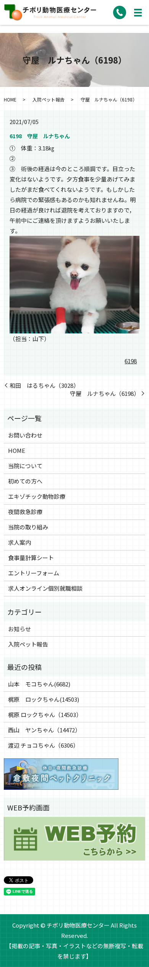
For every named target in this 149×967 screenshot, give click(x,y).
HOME (10, 99)
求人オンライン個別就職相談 (45, 588)
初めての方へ (25, 481)
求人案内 (19, 542)
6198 (131, 361)
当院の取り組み (28, 527)
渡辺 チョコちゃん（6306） (43, 745)
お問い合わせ (25, 435)
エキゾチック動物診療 (36, 496)
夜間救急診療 (25, 512)
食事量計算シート (31, 558)
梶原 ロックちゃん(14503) (43, 699)
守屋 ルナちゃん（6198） (104, 393)
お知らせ (19, 629)
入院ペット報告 (48, 99)
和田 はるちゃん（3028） (44, 385)
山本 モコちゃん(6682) (39, 684)
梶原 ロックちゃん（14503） (45, 715)
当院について (25, 466)
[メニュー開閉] (138, 12)
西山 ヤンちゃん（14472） (44, 730)
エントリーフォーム (33, 573)
